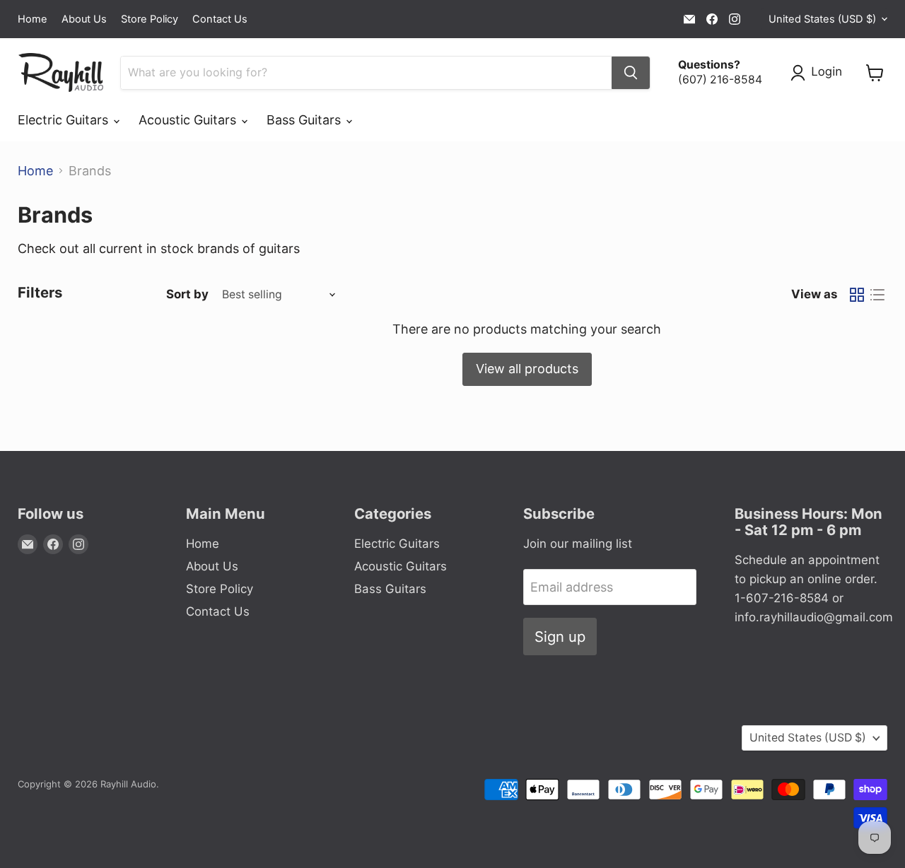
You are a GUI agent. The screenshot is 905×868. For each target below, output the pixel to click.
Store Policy (149, 19)
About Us (84, 19)
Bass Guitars (305, 119)
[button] (819, 72)
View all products (527, 368)
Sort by (187, 294)
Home (32, 19)
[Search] (631, 73)
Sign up (560, 636)
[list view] (877, 294)
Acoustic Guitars (189, 119)
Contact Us (219, 19)
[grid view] (856, 294)
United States (822, 19)
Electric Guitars (65, 119)
